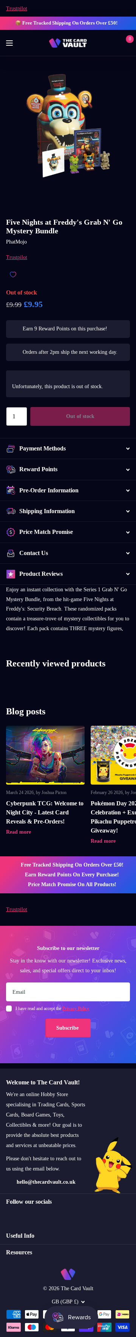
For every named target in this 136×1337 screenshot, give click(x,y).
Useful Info (20, 1235)
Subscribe (68, 1028)
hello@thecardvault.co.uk (46, 1182)
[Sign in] (114, 43)
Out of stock (80, 416)
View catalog (10, 43)
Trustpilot (16, 8)
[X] (25, 1215)
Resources (19, 1252)
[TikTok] (40, 1215)
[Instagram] (8, 1215)
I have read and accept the (52, 1008)
